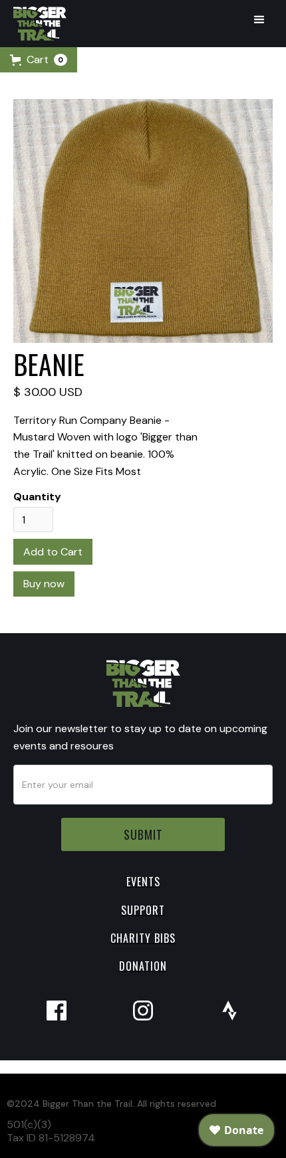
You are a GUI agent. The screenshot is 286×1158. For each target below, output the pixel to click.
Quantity (37, 497)
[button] (259, 20)
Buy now (44, 584)
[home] (37, 23)
